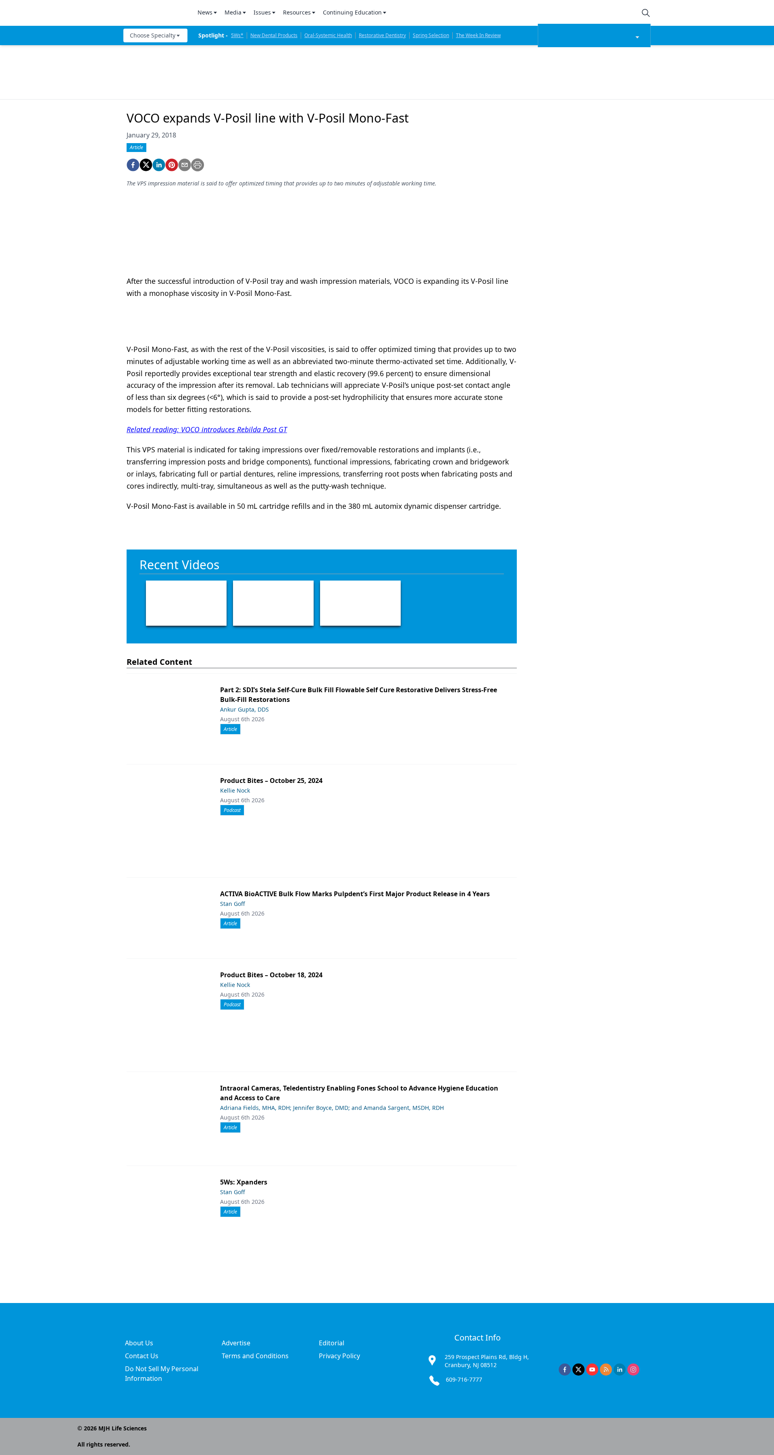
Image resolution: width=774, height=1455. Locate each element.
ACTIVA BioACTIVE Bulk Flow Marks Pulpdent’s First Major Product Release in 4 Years (355, 893)
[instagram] (633, 1369)
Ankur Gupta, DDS (244, 709)
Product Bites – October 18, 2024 (271, 974)
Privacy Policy (339, 1355)
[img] (155, 13)
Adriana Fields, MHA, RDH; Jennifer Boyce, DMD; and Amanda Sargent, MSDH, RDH (332, 1108)
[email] (184, 164)
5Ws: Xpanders (243, 1182)
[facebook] (133, 164)
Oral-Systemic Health (328, 35)
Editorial (331, 1342)
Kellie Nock (235, 790)
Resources (297, 12)
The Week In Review (478, 35)
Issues (262, 12)
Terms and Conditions (255, 1355)
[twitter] (145, 164)
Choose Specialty (152, 35)
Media (233, 12)
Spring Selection (431, 35)
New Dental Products (274, 35)
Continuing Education (352, 12)
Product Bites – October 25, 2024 (271, 780)
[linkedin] (158, 164)
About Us (139, 1342)
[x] (578, 1369)
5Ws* (237, 35)
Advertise (236, 1342)
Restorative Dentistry (382, 35)
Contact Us (141, 1355)
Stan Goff (232, 904)
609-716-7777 (464, 1379)
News (205, 12)
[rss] (606, 1369)
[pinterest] (171, 164)
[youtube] (592, 1369)
